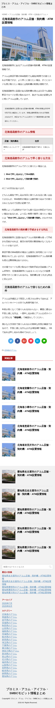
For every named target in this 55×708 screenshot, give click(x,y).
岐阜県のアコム (9, 670)
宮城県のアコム (9, 623)
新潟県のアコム (9, 654)
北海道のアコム (10, 350)
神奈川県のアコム (10, 651)
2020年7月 (7, 603)
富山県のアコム (9, 656)
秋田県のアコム (9, 625)
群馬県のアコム (9, 639)
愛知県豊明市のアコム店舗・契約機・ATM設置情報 (26, 587)
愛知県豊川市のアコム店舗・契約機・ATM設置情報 (26, 592)
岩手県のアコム (9, 620)
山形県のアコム (9, 628)
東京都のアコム (9, 648)
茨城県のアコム (9, 634)
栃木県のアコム (9, 637)
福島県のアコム (9, 631)
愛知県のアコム (9, 676)
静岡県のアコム (9, 673)
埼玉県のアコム (9, 642)
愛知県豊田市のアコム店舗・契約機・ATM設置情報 (26, 590)
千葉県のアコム (9, 645)
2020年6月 (7, 606)
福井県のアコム (9, 662)
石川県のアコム (9, 659)
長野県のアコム (9, 668)
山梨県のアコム (9, 665)
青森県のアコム (9, 617)
